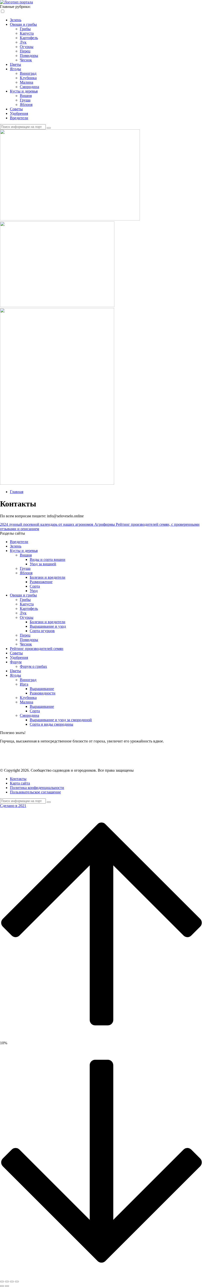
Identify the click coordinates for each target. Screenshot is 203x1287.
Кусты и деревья (24, 91)
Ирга (24, 684)
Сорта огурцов (42, 631)
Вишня (26, 96)
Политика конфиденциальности (37, 788)
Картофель (29, 38)
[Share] (7, 1281)
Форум (16, 662)
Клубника (28, 78)
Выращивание (42, 689)
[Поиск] (49, 128)
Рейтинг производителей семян (36, 648)
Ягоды (15, 69)
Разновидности (42, 693)
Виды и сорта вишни (47, 559)
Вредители (19, 118)
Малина (26, 82)
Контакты (18, 779)
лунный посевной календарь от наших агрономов (47, 524)
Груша (25, 100)
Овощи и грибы (23, 24)
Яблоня (26, 104)
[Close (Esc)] (2, 1281)
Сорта (35, 586)
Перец (25, 51)
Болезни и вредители (47, 577)
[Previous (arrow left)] (2, 1286)
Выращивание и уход (48, 626)
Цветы (15, 64)
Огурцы (26, 47)
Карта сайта (20, 783)
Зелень (15, 20)
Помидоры (29, 55)
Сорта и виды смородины (51, 724)
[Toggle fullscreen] (12, 1281)
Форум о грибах (33, 666)
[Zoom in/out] (17, 1281)
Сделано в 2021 (13, 806)
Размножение (41, 582)
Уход (34, 591)
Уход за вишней (43, 564)
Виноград (28, 73)
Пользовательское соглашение (35, 792)
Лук (23, 42)
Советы (16, 109)
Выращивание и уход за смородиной (61, 720)
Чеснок (26, 60)
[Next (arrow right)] (7, 1286)
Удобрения (19, 113)
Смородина (29, 87)
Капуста (27, 33)
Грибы (25, 29)
